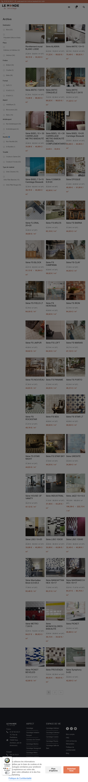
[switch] (7, 772)
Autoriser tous (71, 769)
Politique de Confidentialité (20, 778)
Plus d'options (53, 769)
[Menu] (11, 758)
